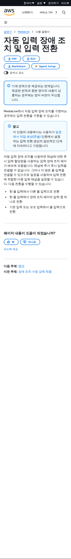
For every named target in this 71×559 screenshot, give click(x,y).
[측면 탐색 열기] (5, 22)
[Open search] (63, 12)
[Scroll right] (56, 12)
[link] (43, 32)
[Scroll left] (19, 12)
